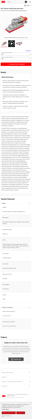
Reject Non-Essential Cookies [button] (8, 412)
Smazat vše (28, 50)
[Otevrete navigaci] (30, 2)
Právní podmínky (10, 394)
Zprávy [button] (4, 377)
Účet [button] (27, 5)
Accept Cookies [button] (21, 412)
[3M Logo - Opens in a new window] (3, 2)
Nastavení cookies (11, 395)
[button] (7, 416)
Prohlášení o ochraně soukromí (21, 394)
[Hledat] (26, 2)
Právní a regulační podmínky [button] (12, 381)
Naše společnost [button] (8, 372)
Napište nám (17, 359)
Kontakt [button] (5, 386)
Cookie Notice (5, 409)
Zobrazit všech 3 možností (17, 64)
